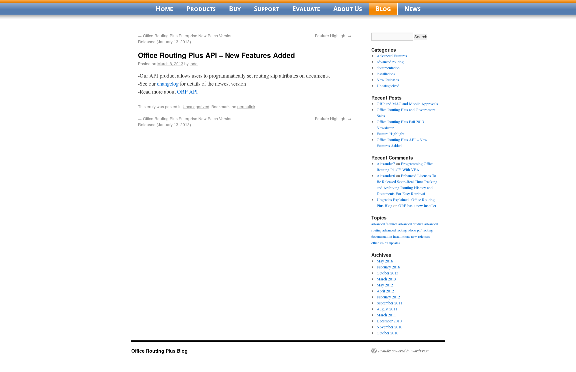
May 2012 (385, 284)
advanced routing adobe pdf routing (407, 230)
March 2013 (386, 278)
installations (386, 73)
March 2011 (386, 314)
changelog (168, 83)
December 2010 (389, 320)
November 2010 (389, 326)
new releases (420, 236)
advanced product (410, 223)
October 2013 (387, 272)
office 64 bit (379, 242)
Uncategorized (196, 106)
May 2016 (385, 260)
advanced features (384, 223)
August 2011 (387, 308)
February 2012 (388, 296)
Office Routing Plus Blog (159, 350)
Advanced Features (392, 55)
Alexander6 (386, 175)
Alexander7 (386, 163)
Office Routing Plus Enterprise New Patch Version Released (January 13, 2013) (185, 38)
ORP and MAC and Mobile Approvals (407, 103)
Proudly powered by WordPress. (404, 350)
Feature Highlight (333, 35)
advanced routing (390, 61)
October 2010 (387, 332)
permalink (246, 106)
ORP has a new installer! (418, 205)
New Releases (388, 79)
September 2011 (389, 302)
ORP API (187, 91)
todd (194, 63)
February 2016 (388, 266)
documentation (388, 67)
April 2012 (385, 290)
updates (394, 242)
